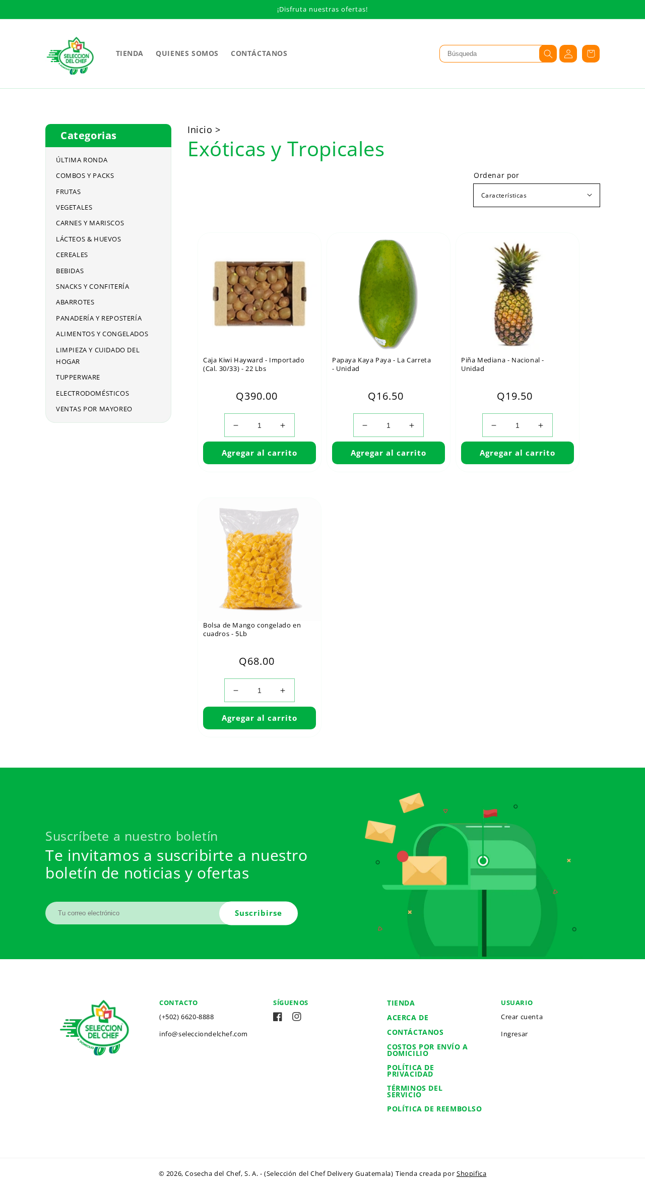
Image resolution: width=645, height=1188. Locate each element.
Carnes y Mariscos (90, 222)
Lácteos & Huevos (88, 238)
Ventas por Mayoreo (94, 408)
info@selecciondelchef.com (203, 1033)
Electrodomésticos (92, 393)
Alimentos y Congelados (102, 333)
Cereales (72, 254)
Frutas (68, 191)
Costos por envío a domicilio (427, 1049)
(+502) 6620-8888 (186, 1016)
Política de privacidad (410, 1070)
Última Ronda (81, 159)
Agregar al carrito (259, 453)
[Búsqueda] (548, 53)
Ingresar (514, 1033)
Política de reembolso (434, 1108)
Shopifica (471, 1173)
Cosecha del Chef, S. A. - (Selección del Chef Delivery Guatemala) (289, 1173)
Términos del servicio (414, 1091)
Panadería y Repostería (99, 318)
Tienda (401, 1002)
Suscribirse (258, 913)
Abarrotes (75, 301)
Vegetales (74, 207)
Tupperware (78, 377)
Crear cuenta (522, 1016)
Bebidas (70, 270)
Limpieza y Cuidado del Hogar (98, 355)
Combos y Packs (85, 175)
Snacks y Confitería (92, 286)
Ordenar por (497, 175)
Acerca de (407, 1017)
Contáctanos (415, 1032)
